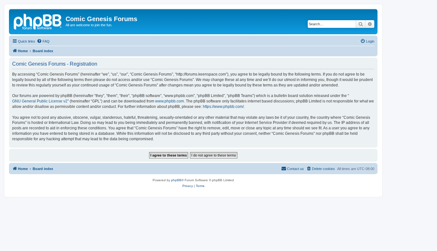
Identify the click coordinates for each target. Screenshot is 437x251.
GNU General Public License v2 (40, 101)
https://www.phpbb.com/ (223, 106)
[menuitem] (43, 41)
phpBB (176, 180)
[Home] (38, 21)
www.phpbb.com (169, 101)
